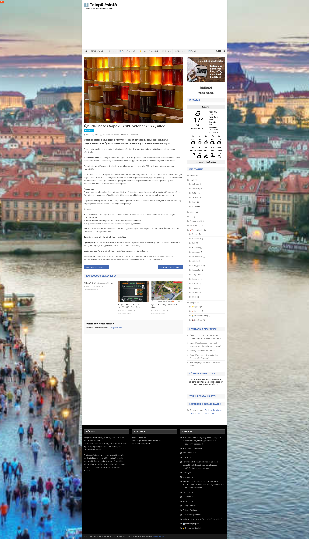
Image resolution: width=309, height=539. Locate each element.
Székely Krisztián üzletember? (202, 351)
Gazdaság (196, 188)
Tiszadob (195, 292)
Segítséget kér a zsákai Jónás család (171, 267)
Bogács (195, 234)
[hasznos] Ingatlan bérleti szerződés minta (205, 364)
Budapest (88, 130)
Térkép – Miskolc (189, 506)
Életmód (195, 184)
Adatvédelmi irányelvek (192, 448)
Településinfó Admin (110, 135)
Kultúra (194, 193)
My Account (188, 501)
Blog (192, 175)
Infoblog (193, 212)
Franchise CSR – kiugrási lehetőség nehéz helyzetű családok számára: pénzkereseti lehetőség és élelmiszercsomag (200, 465)
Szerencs (195, 279)
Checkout (187, 457)
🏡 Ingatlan (196, 311)
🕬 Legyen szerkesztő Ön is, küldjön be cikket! (202, 519)
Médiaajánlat (188, 497)
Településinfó (146, 443)
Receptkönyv (195, 225)
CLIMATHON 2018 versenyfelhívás (98, 283)
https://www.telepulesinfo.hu (149, 440)
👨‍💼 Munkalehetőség (200, 316)
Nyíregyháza (197, 265)
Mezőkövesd (197, 257)
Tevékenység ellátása (192, 515)
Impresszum (188, 477)
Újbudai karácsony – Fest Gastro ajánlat (164, 305)
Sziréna (195, 206)
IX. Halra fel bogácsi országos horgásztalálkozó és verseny (98, 267)
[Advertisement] (154, 31)
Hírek (111, 51)
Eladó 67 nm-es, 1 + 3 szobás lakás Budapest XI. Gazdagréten (204, 356)
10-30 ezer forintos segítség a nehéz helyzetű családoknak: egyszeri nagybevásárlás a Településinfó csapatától (202, 441)
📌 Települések (196, 230)
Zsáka (194, 297)
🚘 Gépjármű (197, 320)
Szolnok (195, 283)
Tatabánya (196, 288)
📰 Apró (165, 51)
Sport (194, 202)
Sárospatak (196, 270)
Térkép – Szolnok (190, 510)
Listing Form (188, 492)
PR (191, 217)
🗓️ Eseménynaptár (127, 51)
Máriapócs (196, 252)
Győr (194, 243)
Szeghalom (196, 274)
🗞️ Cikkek (179, 51)
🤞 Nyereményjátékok (148, 51)
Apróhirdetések (189, 453)
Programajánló (196, 221)
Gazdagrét (187, 473)
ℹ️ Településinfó (100, 4)
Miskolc (195, 261)
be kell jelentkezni (115, 328)
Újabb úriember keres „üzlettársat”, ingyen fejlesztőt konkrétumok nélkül (205, 337)
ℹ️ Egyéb (192, 51)
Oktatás (195, 197)
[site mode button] (218, 51)
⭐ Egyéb (196, 307)
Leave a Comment (130, 135)
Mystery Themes (158, 536)
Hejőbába (196, 247)
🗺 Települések (97, 51)
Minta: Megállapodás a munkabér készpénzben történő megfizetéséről (205, 344)
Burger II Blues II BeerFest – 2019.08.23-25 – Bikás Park (130, 305)
